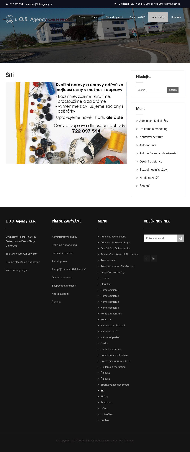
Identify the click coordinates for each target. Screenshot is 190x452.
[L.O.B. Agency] (26, 9)
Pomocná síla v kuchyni (114, 355)
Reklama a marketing (154, 128)
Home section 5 (110, 307)
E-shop (95, 17)
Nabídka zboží (149, 177)
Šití (102, 390)
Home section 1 (110, 289)
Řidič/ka (105, 372)
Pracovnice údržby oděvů (115, 360)
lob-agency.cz (21, 270)
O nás (81, 17)
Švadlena (106, 402)
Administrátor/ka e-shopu (115, 242)
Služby (104, 396)
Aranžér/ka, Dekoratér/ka (115, 248)
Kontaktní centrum (151, 137)
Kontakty (176, 17)
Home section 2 (110, 295)
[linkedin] (154, 258)
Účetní (104, 408)
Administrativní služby (153, 120)
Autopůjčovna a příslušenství (158, 153)
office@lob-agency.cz (27, 261)
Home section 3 (110, 301)
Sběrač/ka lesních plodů (115, 384)
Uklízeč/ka (107, 414)
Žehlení (145, 186)
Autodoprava (147, 145)
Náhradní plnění (114, 17)
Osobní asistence (151, 161)
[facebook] (147, 258)
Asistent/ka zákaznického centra (119, 254)
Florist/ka (106, 283)
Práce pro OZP (137, 17)
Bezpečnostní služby (153, 169)
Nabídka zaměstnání (113, 325)
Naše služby (158, 17)
